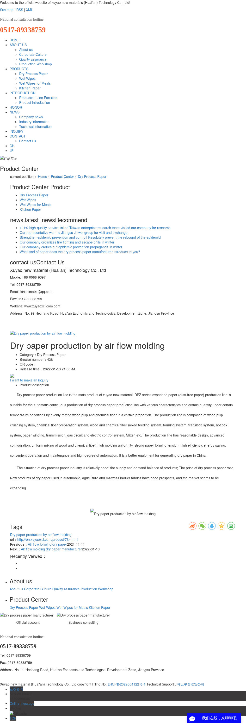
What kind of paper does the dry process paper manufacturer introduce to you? (80, 251)
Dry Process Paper (33, 73)
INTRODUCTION (23, 92)
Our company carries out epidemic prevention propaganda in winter (71, 246)
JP (11, 150)
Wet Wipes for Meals (35, 83)
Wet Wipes (27, 78)
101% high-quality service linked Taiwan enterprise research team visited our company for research (95, 227)
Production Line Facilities (38, 97)
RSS (19, 9)
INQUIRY (16, 131)
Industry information (34, 121)
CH (12, 145)
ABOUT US (18, 44)
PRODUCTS (19, 68)
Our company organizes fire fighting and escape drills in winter (67, 242)
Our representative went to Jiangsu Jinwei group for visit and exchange (74, 232)
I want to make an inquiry (29, 380)
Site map (6, 9)
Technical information (35, 126)
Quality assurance (33, 59)
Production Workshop (35, 64)
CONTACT (18, 136)
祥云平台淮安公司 (190, 684)
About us (26, 49)
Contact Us (27, 140)
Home (42, 176)
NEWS (14, 112)
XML (29, 9)
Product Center (62, 176)
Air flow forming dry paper (47, 544)
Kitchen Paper (30, 88)
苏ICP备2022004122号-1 (127, 684)
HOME (15, 39)
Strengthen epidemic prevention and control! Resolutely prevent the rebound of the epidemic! (90, 237)
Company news (31, 116)
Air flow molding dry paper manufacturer (51, 549)
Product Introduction (34, 102)
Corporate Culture (33, 54)
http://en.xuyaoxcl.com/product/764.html (47, 539)
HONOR (16, 107)
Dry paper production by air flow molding (41, 534)
